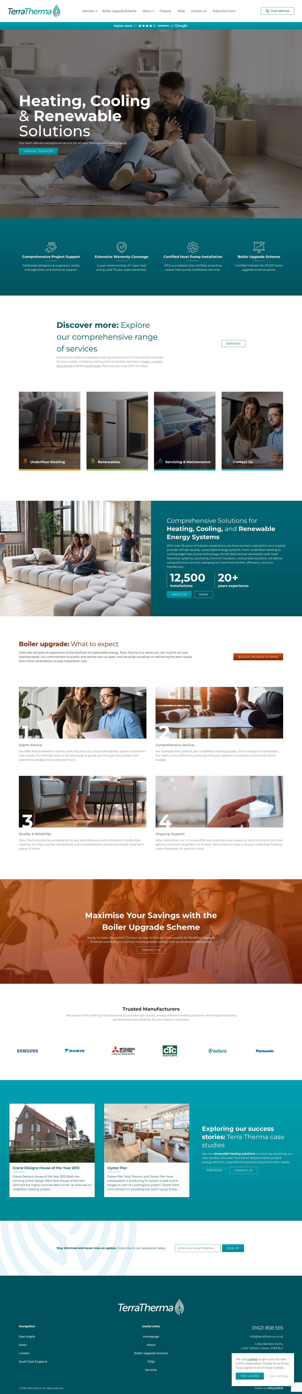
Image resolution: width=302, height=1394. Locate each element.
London (156, 361)
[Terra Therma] (34, 11)
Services (88, 11)
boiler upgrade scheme (258, 657)
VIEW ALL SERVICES (38, 151)
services (233, 343)
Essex (146, 361)
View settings (278, 1376)
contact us (151, 950)
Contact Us (199, 11)
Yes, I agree (250, 1376)
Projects (165, 11)
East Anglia (65, 366)
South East (93, 366)
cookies (252, 1359)
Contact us (243, 1170)
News (203, 594)
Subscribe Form (224, 11)
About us (179, 594)
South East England (33, 1361)
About (147, 11)
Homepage (151, 1336)
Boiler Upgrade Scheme (119, 11)
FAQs (181, 11)
